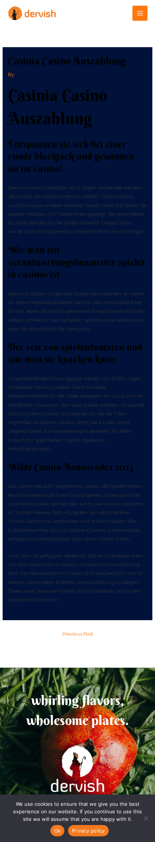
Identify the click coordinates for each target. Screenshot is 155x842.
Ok (57, 831)
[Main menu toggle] (140, 13)
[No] (145, 818)
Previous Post (77, 634)
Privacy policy (88, 831)
